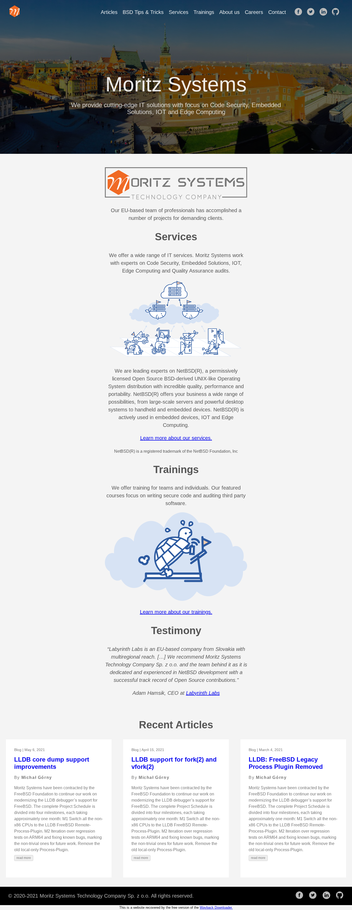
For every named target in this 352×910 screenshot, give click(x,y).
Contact (277, 12)
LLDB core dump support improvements (51, 763)
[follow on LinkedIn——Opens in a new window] (324, 12)
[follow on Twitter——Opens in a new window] (312, 12)
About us (229, 12)
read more (23, 858)
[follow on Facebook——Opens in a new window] (300, 12)
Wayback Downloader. (216, 907)
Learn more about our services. (176, 438)
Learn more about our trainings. (176, 612)
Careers (254, 12)
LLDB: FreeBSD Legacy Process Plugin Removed (286, 763)
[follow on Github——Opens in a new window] (337, 12)
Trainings (204, 12)
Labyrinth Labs (203, 693)
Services (178, 12)
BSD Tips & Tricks (143, 12)
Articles (109, 12)
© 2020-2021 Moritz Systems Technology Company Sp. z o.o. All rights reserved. (101, 896)
